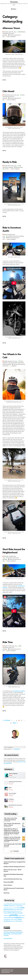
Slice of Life (6, 168)
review (23, 915)
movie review (19, 911)
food (22, 908)
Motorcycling (12, 35)
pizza (8, 915)
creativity (11, 905)
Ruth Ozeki (7, 846)
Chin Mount (8, 91)
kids (13, 909)
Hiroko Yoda (7, 834)
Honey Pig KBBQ (9, 882)
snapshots (18, 917)
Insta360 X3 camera (19, 691)
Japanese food (8, 909)
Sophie (23, 917)
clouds (6, 906)
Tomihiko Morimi (8, 826)
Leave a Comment (11, 37)
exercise (14, 908)
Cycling (15, 364)
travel (20, 919)
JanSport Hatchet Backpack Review (14, 866)
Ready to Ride (10, 161)
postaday (5, 35)
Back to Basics (8, 885)
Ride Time (8, 642)
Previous (7, 720)
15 (10, 723)
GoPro (22, 95)
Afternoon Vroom (11, 28)
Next (14, 723)
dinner (8, 907)
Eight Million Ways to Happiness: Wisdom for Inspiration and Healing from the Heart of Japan (11, 831)
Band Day (6, 893)
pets (13, 913)
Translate (17, 749)
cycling (10, 362)
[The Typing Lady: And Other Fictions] (23, 845)
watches (14, 921)
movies (5, 913)
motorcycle (11, 33)
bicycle (21, 361)
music (10, 913)
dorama (11, 907)
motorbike (5, 33)
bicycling (14, 904)
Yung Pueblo (7, 841)
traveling (6, 921)
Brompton (5, 362)
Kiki (20, 165)
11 (21, 720)
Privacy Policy (8, 938)
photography (19, 913)
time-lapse (11, 919)
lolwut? (21, 909)
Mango (5, 911)
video (4, 237)
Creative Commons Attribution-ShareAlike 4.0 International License (13, 933)
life (18, 909)
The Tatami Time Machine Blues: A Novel (12, 824)
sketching (11, 917)
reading (19, 915)
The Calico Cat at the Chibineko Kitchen (10, 819)
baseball (5, 904)
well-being (19, 921)
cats (24, 904)
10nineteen (14, 2)
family (18, 908)
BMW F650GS (21, 31)
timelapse (15, 919)
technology (6, 919)
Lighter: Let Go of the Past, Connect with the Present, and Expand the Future (12, 838)
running (6, 917)
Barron (10, 775)
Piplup (4, 364)
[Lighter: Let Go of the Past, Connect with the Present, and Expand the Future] (23, 838)
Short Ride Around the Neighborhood (14, 551)
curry (15, 905)
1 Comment (13, 366)
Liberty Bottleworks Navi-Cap (13, 879)
